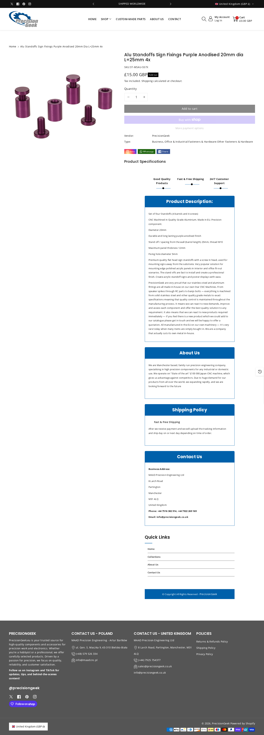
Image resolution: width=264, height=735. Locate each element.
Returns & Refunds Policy (212, 641)
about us (153, 564)
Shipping (147, 81)
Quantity (130, 89)
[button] (106, 19)
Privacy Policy (204, 654)
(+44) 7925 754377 (149, 660)
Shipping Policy (206, 648)
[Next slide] (170, 4)
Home (12, 46)
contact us (154, 572)
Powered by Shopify (242, 723)
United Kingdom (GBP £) (30, 726)
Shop (104, 19)
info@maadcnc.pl (87, 660)
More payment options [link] (189, 128)
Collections (154, 556)
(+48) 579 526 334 (87, 653)
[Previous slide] (93, 4)
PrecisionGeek (208, 594)
